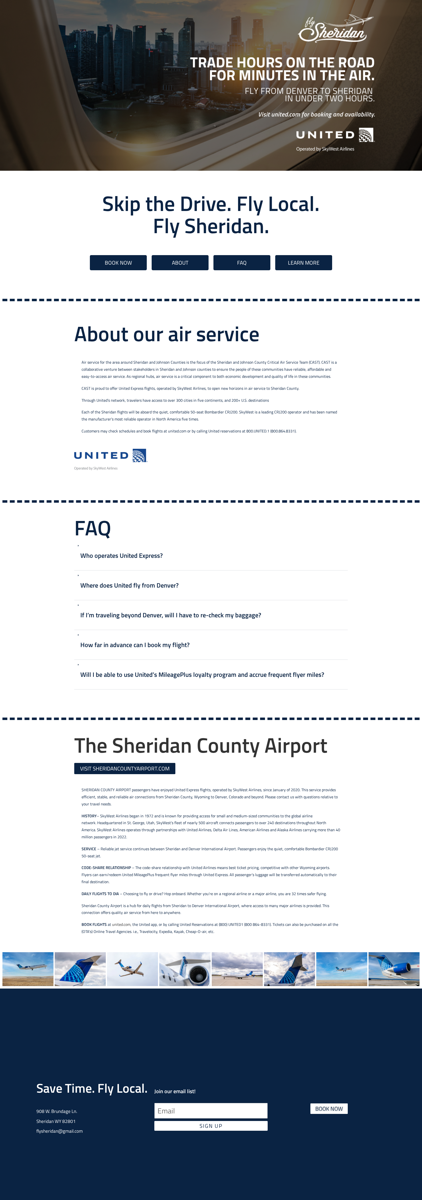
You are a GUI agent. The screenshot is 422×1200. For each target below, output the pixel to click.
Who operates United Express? (121, 555)
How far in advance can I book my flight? (135, 645)
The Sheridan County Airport (200, 745)
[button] (211, 555)
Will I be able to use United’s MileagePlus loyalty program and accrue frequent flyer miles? (202, 674)
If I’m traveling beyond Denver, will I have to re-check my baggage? (171, 615)
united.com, (121, 924)
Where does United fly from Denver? (129, 585)
